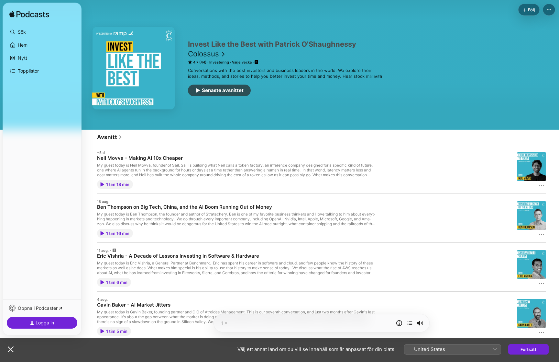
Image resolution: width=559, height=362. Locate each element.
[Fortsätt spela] (410, 323)
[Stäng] (11, 349)
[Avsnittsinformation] (399, 323)
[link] (109, 137)
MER (378, 77)
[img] (29, 14)
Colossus (203, 54)
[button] (42, 32)
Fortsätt (528, 349)
